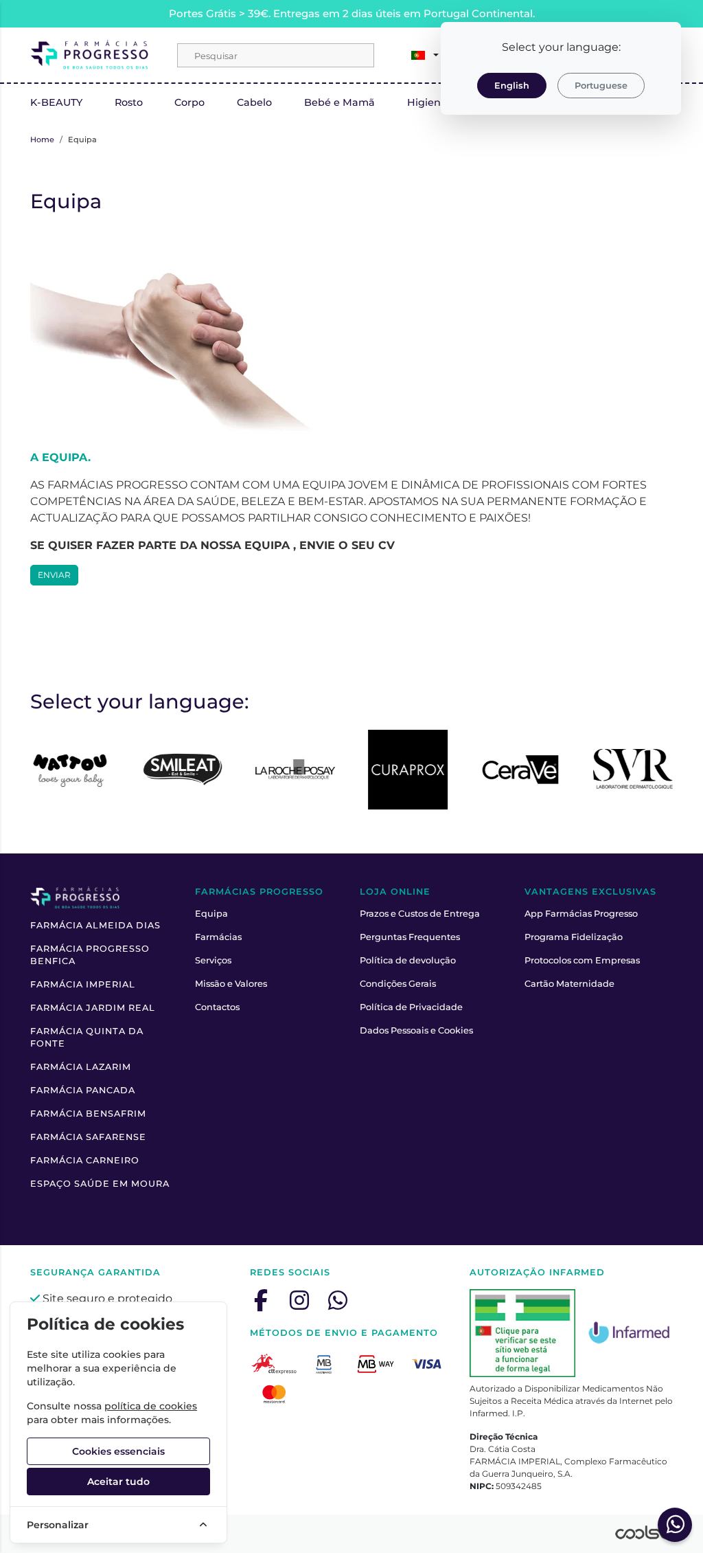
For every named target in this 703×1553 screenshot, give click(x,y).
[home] (90, 54)
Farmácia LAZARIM (80, 1067)
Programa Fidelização (574, 937)
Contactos (217, 1007)
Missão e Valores (231, 984)
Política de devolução (408, 960)
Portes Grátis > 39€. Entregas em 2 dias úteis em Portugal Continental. (352, 14)
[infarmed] (522, 1333)
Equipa (211, 913)
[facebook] (261, 1300)
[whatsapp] (338, 1300)
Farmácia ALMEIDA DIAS (95, 925)
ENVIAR (54, 575)
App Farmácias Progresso (581, 913)
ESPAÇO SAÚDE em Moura (100, 1183)
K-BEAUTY (56, 102)
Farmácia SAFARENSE (88, 1137)
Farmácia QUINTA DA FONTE (86, 1037)
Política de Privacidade (411, 1007)
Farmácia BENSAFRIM (88, 1113)
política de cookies (150, 1406)
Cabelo (254, 102)
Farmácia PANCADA (82, 1090)
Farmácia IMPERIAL (82, 984)
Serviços (213, 960)
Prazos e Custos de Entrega (420, 913)
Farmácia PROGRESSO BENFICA (90, 954)
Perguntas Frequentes (410, 937)
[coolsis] (644, 1532)
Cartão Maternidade (569, 984)
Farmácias (218, 937)
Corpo (189, 102)
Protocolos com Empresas (582, 960)
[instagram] (299, 1300)
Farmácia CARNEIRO (84, 1160)
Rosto (129, 102)
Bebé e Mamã (339, 102)
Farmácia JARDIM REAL (92, 1008)
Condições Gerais (398, 984)
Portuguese (601, 85)
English (511, 85)
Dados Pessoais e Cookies (416, 1030)
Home (42, 139)
